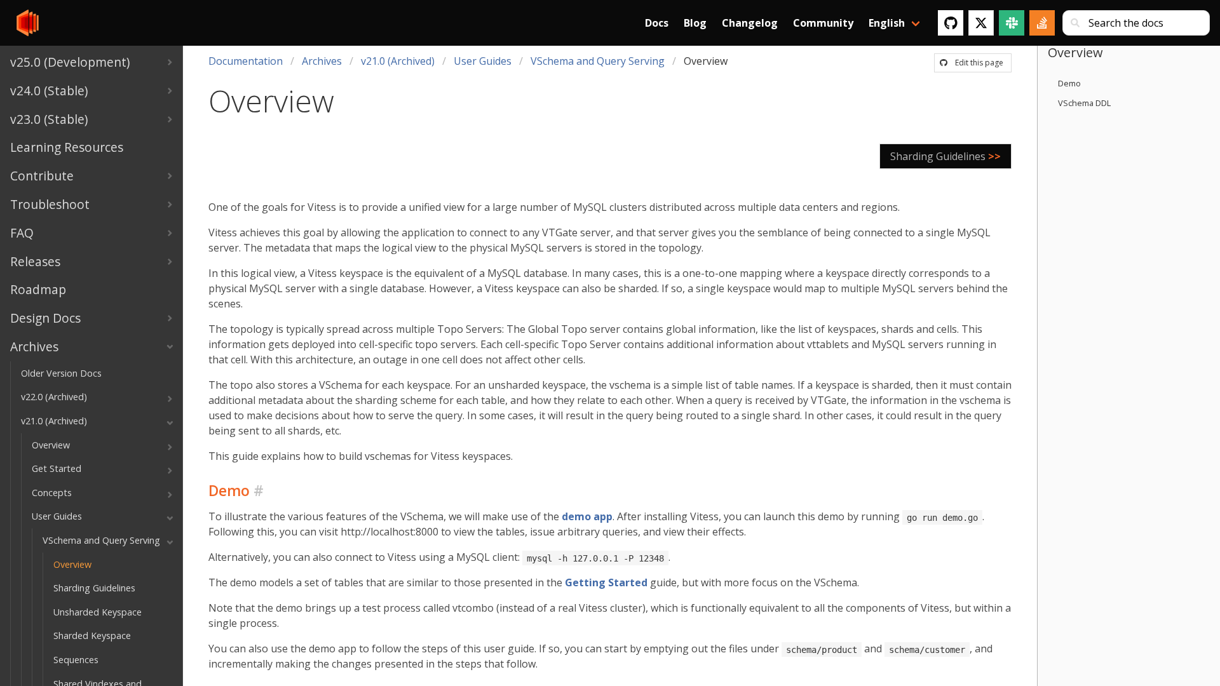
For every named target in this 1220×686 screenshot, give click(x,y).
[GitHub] (950, 23)
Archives (322, 61)
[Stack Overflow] (1042, 23)
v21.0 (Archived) (398, 61)
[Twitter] (981, 23)
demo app (587, 516)
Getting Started (606, 582)
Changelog (750, 23)
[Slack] (1011, 23)
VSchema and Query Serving (598, 61)
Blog (695, 23)
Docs (656, 23)
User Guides (483, 61)
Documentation (245, 61)
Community (823, 23)
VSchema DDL (1084, 103)
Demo (1069, 83)
